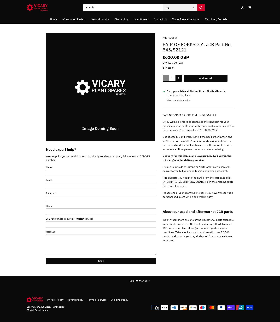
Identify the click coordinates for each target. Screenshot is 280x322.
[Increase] (178, 78)
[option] (100, 87)
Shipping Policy (119, 299)
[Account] (242, 7)
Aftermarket (170, 37)
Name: (49, 167)
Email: (49, 180)
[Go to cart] (250, 7)
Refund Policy (75, 299)
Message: (51, 231)
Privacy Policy (55, 299)
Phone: (49, 206)
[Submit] (201, 7)
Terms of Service (97, 299)
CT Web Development (38, 310)
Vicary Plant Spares (54, 306)
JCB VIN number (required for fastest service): (69, 218)
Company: (51, 193)
